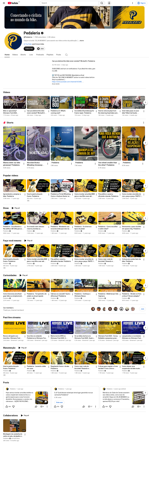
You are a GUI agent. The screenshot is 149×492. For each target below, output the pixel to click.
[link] (27, 398)
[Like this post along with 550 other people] (55, 406)
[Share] (36, 406)
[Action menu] (47, 406)
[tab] (7, 54)
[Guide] (4, 3)
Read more (56, 84)
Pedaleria (6, 231)
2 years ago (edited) (120, 389)
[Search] (101, 3)
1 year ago (20, 389)
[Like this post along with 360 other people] (7, 406)
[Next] (145, 102)
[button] (56, 84)
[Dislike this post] (13, 406)
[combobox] (70, 3)
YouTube (28, 44)
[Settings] (132, 3)
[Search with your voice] (109, 3)
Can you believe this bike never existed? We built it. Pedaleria (73, 61)
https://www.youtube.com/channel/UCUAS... (67, 82)
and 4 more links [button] (38, 44)
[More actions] (25, 111)
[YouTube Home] (13, 3)
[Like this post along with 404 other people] (103, 406)
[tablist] (74, 54)
